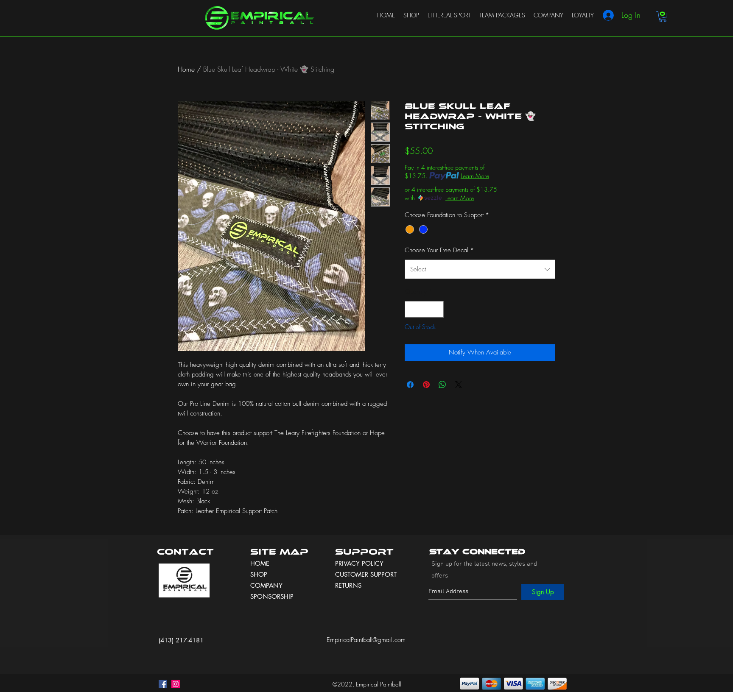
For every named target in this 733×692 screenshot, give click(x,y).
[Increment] (437, 309)
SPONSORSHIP (272, 596)
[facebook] (163, 684)
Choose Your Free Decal (439, 250)
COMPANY (266, 585)
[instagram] (175, 684)
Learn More (475, 176)
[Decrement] (411, 309)
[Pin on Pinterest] (426, 384)
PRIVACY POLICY (360, 563)
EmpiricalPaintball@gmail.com (366, 640)
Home (186, 69)
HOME (259, 563)
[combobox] (480, 269)
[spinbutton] (424, 309)
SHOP (258, 574)
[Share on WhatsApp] (442, 384)
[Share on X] (458, 384)
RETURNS (348, 585)
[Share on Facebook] (410, 384)
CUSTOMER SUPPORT (366, 574)
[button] (662, 16)
